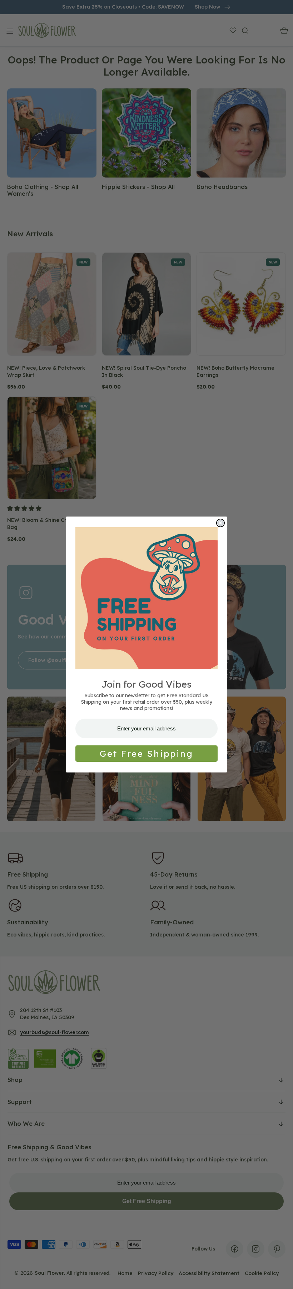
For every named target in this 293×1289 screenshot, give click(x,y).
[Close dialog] (220, 523)
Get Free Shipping (146, 753)
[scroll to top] (280, 1277)
